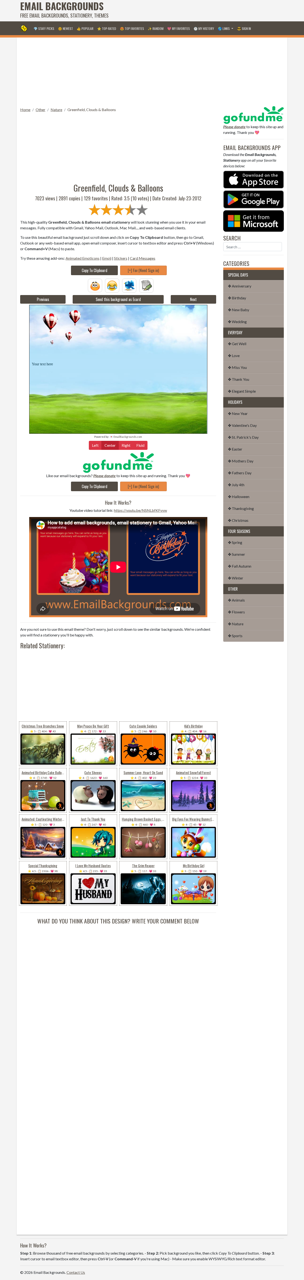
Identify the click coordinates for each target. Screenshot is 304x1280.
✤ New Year (238, 413)
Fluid (140, 445)
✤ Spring (235, 542)
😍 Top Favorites (132, 28)
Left (95, 445)
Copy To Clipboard (94, 270)
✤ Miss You (237, 367)
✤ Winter (235, 578)
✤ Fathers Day (240, 473)
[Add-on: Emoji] (112, 285)
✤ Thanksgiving (241, 508)
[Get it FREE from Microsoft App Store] (253, 220)
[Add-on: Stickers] (129, 285)
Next (193, 299)
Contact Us (75, 1272)
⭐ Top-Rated (106, 28)
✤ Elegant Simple (242, 391)
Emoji (106, 258)
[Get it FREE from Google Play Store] (253, 199)
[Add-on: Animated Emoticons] (95, 285)
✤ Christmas (238, 520)
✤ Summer (236, 554)
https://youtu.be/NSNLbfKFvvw (140, 510)
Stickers (120, 258)
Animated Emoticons (83, 258)
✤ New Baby (238, 309)
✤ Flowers (236, 612)
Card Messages (142, 258)
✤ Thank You (238, 379)
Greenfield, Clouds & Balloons (91, 109)
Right (126, 445)
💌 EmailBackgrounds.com (126, 436)
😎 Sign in (244, 28)
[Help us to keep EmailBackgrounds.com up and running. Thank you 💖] (118, 462)
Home (25, 109)
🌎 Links (224, 28)
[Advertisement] (197, 10)
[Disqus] (118, 984)
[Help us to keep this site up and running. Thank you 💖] (253, 114)
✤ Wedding (237, 321)
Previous (43, 299)
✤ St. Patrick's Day (243, 437)
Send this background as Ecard (118, 299)
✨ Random (155, 28)
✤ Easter (235, 449)
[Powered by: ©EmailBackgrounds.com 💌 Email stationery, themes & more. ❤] (118, 331)
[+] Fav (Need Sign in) (143, 270)
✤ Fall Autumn (239, 566)
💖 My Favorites (178, 28)
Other (40, 109)
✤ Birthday (237, 298)
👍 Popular (85, 28)
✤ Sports (235, 635)
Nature (56, 109)
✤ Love (234, 355)
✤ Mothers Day (240, 461)
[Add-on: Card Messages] (146, 285)
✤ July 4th (236, 484)
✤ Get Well (237, 343)
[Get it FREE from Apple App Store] (253, 179)
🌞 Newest (65, 28)
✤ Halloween (238, 496)
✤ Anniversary (239, 286)
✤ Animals (236, 600)
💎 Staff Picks (43, 28)
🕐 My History (204, 28)
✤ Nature (235, 623)
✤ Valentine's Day (242, 425)
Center (110, 445)
